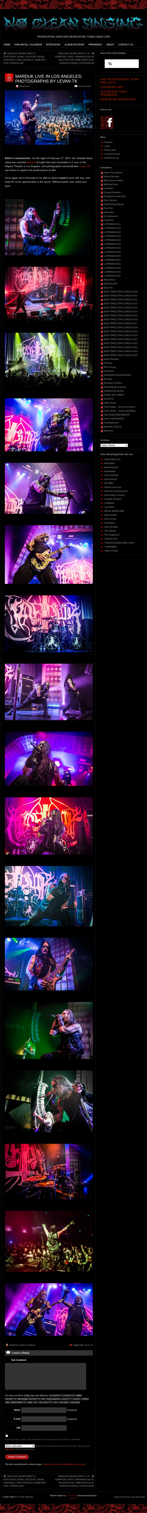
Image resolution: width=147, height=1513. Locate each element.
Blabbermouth (111, 467)
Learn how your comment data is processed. (64, 1464)
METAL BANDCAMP (114, 511)
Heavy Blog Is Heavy (114, 495)
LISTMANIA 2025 (112, 276)
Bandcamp (109, 463)
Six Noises (109, 523)
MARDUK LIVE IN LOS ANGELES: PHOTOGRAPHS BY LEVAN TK (48, 78)
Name (17, 1410)
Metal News (25, 86)
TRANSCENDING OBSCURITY (119, 543)
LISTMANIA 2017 (112, 244)
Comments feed (112, 154)
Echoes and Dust (112, 487)
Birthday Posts (111, 184)
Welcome (108, 431)
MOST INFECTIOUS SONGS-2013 (120, 307)
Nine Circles (110, 519)
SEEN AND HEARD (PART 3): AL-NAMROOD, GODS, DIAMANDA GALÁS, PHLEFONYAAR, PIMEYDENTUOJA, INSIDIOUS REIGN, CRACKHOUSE (74, 58)
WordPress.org (111, 158)
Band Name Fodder (113, 180)
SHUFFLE (109, 399)
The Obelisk (110, 531)
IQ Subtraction (111, 216)
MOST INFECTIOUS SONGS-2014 (120, 311)
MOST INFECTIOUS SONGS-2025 (120, 355)
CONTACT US (125, 44)
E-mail (17, 1419)
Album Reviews (111, 176)
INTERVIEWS (53, 44)
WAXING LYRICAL (113, 427)
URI (18, 1428)
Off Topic (108, 363)
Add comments (84, 86)
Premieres (109, 371)
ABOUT (110, 44)
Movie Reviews (111, 359)
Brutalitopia (109, 471)
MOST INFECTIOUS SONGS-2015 (120, 315)
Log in (107, 146)
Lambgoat (109, 503)
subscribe (9, 1449)
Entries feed (110, 150)
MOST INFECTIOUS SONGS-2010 (120, 295)
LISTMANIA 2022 (112, 264)
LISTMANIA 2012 (112, 224)
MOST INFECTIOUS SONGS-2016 (120, 319)
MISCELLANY (111, 283)
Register (108, 142)
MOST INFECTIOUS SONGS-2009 (120, 292)
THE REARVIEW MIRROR (117, 415)
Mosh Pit (108, 288)
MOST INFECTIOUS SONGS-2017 (120, 323)
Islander (21, 1345)
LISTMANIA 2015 (112, 236)
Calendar (108, 188)
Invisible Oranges (112, 499)
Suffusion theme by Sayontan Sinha (129, 1497)
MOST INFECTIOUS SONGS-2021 (120, 339)
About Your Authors (113, 172)
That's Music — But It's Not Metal (119, 411)
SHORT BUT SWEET (114, 395)
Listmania (108, 220)
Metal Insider (110, 515)
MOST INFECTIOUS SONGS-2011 (120, 299)
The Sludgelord (111, 535)
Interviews (109, 212)
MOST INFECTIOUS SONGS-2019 (120, 331)
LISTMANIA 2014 (112, 232)
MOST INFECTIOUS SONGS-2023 (120, 347)
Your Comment (18, 1360)
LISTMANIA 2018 (112, 248)
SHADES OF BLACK (114, 391)
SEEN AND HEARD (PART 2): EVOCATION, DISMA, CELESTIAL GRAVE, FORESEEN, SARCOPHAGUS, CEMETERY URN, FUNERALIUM (24, 58)
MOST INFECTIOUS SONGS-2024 (120, 351)
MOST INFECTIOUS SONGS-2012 (120, 303)
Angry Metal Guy (112, 459)
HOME (7, 44)
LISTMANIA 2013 (112, 228)
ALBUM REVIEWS (74, 44)
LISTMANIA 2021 (112, 260)
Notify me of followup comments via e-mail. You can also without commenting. (47, 1448)
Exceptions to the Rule (115, 196)
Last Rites (109, 507)
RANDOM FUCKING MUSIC (117, 375)
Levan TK (84, 166)
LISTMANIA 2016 (112, 240)
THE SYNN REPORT (114, 419)
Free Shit (108, 208)
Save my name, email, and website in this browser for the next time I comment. (42, 1439)
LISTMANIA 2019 (112, 252)
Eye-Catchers (110, 200)
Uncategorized (111, 422)
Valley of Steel (111, 551)
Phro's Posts (110, 367)
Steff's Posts (110, 403)
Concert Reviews (112, 192)
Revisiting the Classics (115, 387)
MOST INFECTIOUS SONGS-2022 (120, 343)
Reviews (108, 379)
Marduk (31, 162)
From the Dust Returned (116, 491)
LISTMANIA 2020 (112, 256)
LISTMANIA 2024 (112, 272)
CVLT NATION (111, 475)
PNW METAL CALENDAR (28, 44)
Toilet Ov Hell (110, 539)
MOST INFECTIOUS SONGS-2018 (120, 327)
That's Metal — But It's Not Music (119, 407)
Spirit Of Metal (111, 527)
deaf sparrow (110, 479)
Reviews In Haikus (113, 383)
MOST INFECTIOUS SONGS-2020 (120, 335)
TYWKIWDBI (110, 547)
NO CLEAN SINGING (24, 1497)
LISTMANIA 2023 (112, 268)
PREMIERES (95, 44)
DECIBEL (109, 483)
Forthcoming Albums (114, 204)
